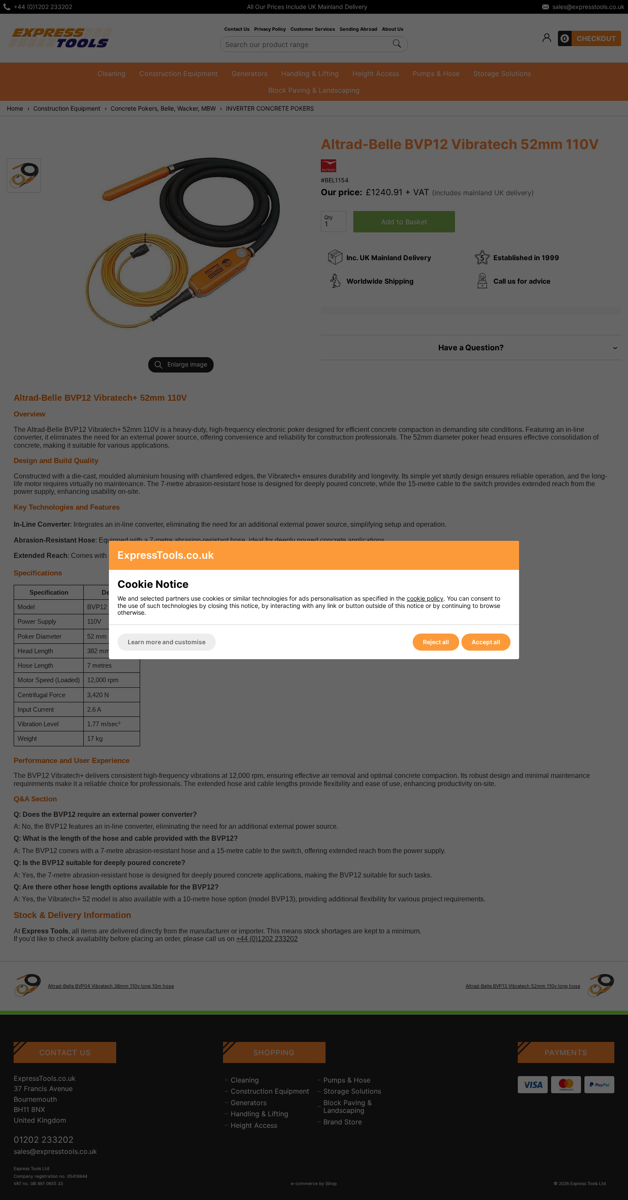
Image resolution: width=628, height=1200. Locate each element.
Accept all (486, 641)
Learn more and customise (166, 641)
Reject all (436, 641)
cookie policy (425, 598)
